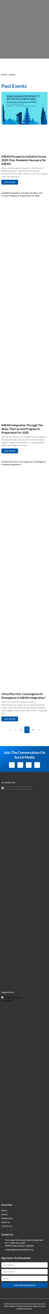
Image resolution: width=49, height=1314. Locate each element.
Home (4, 74)
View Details (9, 182)
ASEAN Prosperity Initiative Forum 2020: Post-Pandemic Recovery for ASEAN (23, 160)
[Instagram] (29, 765)
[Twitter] (20, 765)
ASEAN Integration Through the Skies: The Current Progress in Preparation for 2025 (22, 428)
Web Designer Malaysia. (31, 1307)
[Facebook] (12, 765)
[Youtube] (37, 765)
